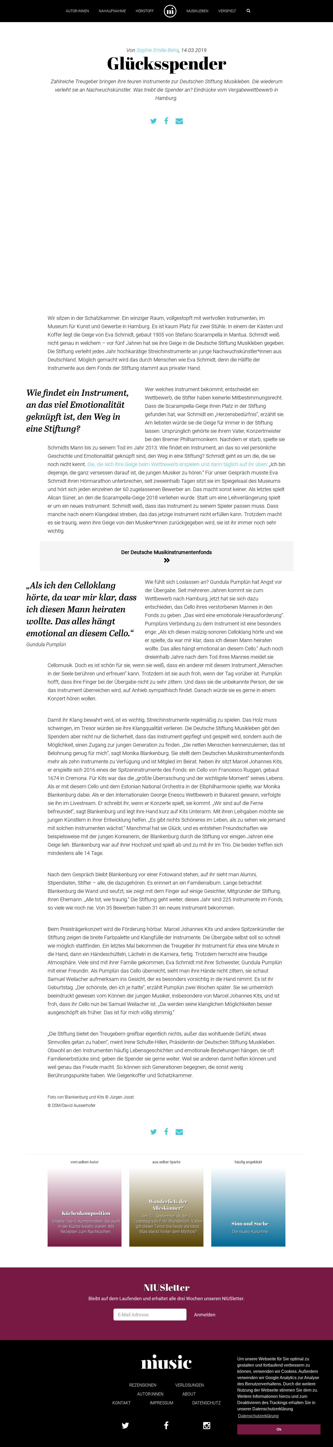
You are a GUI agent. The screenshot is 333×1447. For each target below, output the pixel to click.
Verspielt (227, 10)
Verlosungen (189, 1385)
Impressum (161, 1402)
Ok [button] (279, 1429)
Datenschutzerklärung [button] (258, 1416)
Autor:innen (77, 10)
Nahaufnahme (112, 10)
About (189, 1394)
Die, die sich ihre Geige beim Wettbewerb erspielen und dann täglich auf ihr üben (177, 464)
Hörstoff (145, 10)
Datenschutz (206, 1402)
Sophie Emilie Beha (158, 50)
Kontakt (121, 1402)
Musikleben (197, 10)
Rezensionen (142, 1385)
